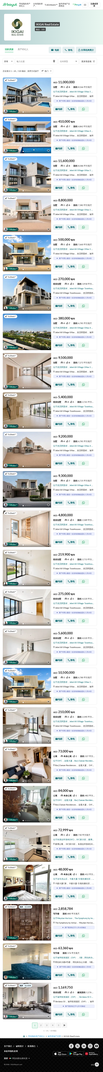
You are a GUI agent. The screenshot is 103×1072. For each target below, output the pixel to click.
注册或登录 (94, 5)
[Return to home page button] (10, 5)
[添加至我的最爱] (48, 111)
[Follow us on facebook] (71, 1046)
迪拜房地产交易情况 (64, 5)
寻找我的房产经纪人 (24, 5)
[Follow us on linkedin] (83, 1046)
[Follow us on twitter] (77, 1046)
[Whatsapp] (83, 109)
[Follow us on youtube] (96, 1046)
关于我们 (8, 1046)
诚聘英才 (20, 1046)
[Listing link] (27, 96)
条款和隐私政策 (11, 1051)
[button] (8, 61)
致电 (70, 50)
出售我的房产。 (38, 5)
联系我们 (32, 1046)
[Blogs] (77, 4)
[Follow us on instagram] (90, 1046)
